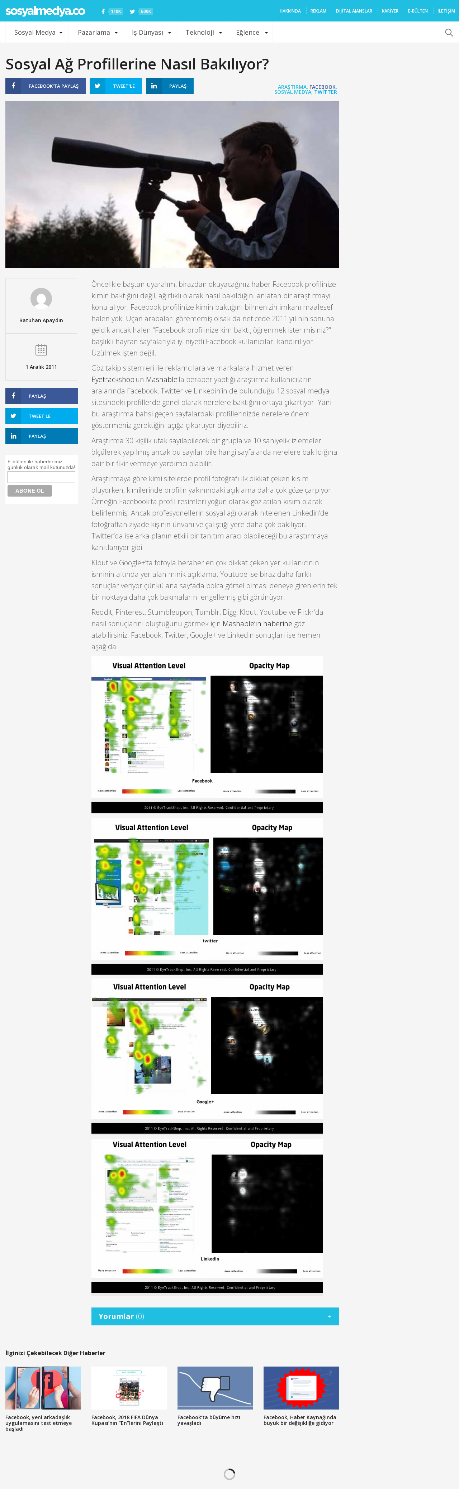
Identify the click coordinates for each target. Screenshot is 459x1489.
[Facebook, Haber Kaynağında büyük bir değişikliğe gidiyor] (301, 1388)
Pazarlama (94, 32)
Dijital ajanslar (354, 11)
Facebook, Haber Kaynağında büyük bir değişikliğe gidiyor (300, 1420)
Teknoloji (199, 32)
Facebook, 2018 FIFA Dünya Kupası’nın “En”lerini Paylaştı (127, 1420)
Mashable (162, 379)
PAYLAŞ (54, 86)
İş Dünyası (147, 32)
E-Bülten (418, 11)
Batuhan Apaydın (41, 320)
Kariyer (390, 11)
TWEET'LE (124, 86)
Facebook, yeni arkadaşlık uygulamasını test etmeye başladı (38, 1423)
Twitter (325, 91)
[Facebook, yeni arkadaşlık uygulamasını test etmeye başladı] (43, 1388)
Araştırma (292, 86)
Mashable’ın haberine (257, 623)
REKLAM (318, 11)
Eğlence (247, 32)
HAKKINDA (290, 11)
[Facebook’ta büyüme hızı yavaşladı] (215, 1388)
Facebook (322, 86)
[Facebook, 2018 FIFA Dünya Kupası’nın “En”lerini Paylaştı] (129, 1388)
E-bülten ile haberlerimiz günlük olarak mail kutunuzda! (41, 464)
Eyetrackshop (112, 379)
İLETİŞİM (446, 11)
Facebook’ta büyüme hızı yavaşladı (209, 1420)
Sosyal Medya (35, 32)
